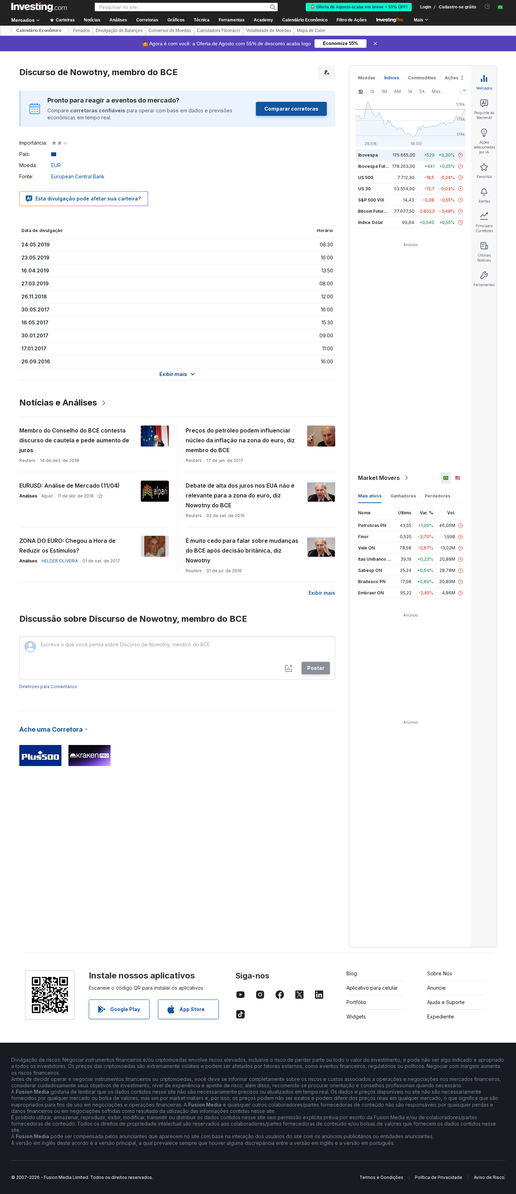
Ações (451, 77)
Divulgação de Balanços (119, 30)
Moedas (366, 77)
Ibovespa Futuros (376, 166)
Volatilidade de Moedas (268, 30)
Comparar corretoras (291, 109)
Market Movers (379, 477)
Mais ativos (370, 496)
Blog (351, 973)
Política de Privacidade (438, 1177)
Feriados (81, 30)
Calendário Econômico (305, 20)
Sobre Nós (439, 973)
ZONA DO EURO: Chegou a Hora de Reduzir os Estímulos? (67, 545)
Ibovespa (368, 155)
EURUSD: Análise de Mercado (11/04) (69, 485)
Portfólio (356, 1002)
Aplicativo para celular (372, 988)
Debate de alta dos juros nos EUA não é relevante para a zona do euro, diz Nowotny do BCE (240, 495)
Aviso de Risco (489, 1177)
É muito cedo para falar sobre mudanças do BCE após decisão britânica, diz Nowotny (242, 550)
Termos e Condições (381, 1177)
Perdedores (437, 496)
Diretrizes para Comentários (48, 686)
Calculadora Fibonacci (218, 30)
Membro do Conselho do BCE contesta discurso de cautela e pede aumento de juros (74, 440)
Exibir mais (322, 593)
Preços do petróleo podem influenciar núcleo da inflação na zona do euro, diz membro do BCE (240, 440)
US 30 (364, 188)
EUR (56, 165)
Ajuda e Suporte (446, 1002)
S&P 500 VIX (371, 200)
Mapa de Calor (311, 30)
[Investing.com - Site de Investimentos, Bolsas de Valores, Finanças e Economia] (39, 7)
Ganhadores (403, 496)
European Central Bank (78, 176)
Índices (391, 77)
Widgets (356, 1017)
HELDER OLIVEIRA (59, 560)
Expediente (440, 1017)
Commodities (422, 77)
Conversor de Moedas (169, 30)
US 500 (365, 177)
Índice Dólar (370, 222)
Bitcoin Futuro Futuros (380, 211)
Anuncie (436, 988)
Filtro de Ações (352, 20)
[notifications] (487, 6)
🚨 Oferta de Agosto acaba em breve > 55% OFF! (359, 7)
